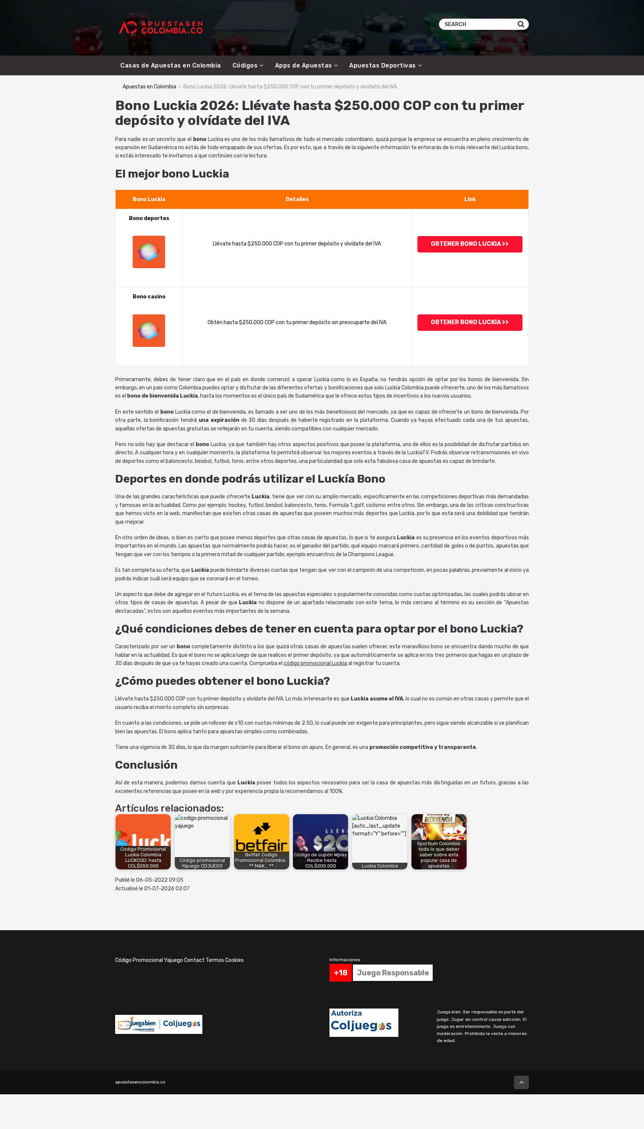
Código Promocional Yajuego (149, 960)
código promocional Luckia (315, 663)
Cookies (234, 960)
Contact (194, 960)
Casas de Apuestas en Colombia (170, 65)
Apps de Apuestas (303, 65)
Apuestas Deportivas (382, 65)
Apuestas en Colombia (149, 87)
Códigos (245, 65)
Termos (215, 960)
